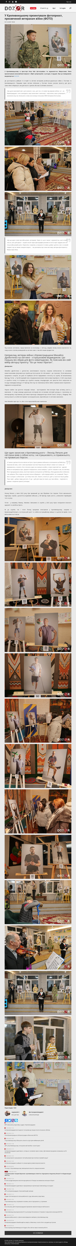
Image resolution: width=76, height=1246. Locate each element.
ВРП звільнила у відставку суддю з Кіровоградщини (20, 1125)
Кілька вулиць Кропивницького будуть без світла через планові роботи (26, 1227)
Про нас (68, 2)
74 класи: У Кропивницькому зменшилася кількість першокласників (24, 1168)
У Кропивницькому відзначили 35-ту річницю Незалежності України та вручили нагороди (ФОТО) (33, 1212)
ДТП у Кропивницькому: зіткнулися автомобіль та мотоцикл (22, 1146)
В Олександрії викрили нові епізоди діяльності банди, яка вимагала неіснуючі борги (29, 1180)
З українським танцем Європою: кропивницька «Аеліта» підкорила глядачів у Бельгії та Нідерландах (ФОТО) (38, 1174)
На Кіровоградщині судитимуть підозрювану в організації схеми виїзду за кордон (29, 1186)
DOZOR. (17, 76)
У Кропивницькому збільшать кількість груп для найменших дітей (24, 1140)
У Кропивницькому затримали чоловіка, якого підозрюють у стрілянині (26, 1201)
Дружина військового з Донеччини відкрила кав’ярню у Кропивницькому (26, 1217)
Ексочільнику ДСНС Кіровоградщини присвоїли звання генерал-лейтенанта (27, 1207)
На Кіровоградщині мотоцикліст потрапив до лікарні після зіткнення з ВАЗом (27, 1130)
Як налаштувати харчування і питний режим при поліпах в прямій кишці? (26, 1158)
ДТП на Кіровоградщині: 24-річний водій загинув (19, 1191)
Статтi (43, 8)
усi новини (38, 1233)
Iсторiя (62, 8)
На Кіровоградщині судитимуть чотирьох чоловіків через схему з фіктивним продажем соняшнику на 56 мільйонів (36, 1152)
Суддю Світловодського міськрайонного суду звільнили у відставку (24, 1196)
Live (33, 8)
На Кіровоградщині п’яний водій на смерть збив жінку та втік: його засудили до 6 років (30, 1222)
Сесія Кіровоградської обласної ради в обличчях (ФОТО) (21, 1135)
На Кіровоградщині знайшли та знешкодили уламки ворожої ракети (25, 1163)
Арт (54, 8)
